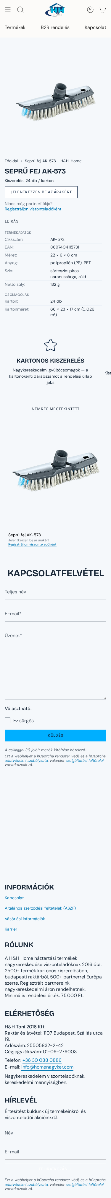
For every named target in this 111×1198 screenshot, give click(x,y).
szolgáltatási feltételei (85, 760)
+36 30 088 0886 (42, 1060)
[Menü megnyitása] (8, 10)
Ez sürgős (23, 720)
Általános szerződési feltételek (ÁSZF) (40, 908)
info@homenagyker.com (47, 1067)
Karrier (11, 929)
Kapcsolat (14, 897)
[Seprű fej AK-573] (55, 473)
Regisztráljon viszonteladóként (33, 209)
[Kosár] (102, 10)
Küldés (55, 735)
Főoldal (11, 160)
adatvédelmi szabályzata (26, 760)
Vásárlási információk (25, 918)
